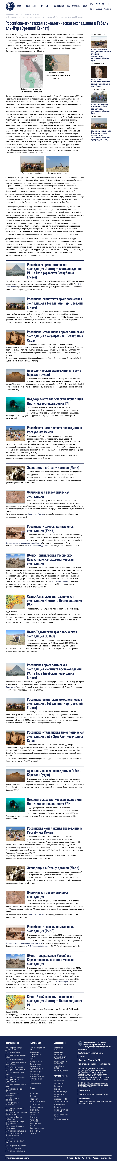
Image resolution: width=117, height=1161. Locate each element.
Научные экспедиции (30, 14)
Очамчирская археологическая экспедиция (48, 494)
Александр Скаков (36, 514)
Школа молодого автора (61, 1070)
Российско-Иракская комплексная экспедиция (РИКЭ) (50, 528)
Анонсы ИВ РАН (59, 1080)
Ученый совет (34, 1099)
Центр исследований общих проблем (14, 1089)
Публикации (46, 6)
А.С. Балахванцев (60, 581)
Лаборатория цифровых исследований (12, 1103)
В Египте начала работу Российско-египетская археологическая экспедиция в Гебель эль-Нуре (100, 108)
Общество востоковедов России (61, 1115)
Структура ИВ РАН (35, 1104)
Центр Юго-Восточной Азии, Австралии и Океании (14, 1134)
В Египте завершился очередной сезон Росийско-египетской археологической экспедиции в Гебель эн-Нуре (101, 55)
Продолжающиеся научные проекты (35, 1065)
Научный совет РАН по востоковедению (61, 1110)
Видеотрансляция (59, 1104)
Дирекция (33, 1096)
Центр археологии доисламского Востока (15, 1056)
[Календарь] (103, 4)
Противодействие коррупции (35, 1124)
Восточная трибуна (35, 1071)
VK (85, 1060)
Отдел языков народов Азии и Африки (14, 1073)
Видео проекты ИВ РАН (37, 1069)
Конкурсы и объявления (61, 1101)
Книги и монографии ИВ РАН (37, 1048)
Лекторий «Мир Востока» (59, 1067)
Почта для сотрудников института (17, 1157)
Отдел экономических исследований (12, 1094)
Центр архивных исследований (15, 1069)
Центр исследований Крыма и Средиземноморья (14, 1122)
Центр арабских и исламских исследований (14, 1109)
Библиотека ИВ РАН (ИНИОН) (36, 1079)
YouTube (98, 1060)
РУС (91, 3)
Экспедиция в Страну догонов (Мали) (53, 467)
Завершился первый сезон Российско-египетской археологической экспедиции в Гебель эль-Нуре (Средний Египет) (101, 135)
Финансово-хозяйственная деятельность (34, 1119)
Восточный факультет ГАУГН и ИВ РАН (60, 1062)
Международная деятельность (59, 1095)
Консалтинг (107, 8)
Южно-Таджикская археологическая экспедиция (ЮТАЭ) (52, 634)
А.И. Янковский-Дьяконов (38, 546)
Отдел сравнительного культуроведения (12, 1080)
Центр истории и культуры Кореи (15, 1145)
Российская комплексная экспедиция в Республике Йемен (54, 429)
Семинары (57, 1089)
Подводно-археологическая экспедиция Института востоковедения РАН (55, 401)
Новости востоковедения (61, 1119)
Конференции (58, 1086)
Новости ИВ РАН (59, 1083)
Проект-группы (34, 1110)
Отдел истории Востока (12, 1052)
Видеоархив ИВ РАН (36, 1061)
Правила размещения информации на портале (93, 1094)
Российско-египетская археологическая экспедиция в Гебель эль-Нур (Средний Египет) (55, 303)
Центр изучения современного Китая (14, 1142)
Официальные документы (34, 1113)
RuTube (80, 1060)
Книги (92, 8)
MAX (110, 1157)
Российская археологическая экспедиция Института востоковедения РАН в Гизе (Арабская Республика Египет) (54, 271)
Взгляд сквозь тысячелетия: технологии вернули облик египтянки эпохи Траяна (100, 82)
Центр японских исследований (15, 1151)
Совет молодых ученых (37, 1128)
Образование (59, 6)
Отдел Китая (9, 1138)
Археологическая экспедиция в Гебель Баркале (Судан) (54, 372)
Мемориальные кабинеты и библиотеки (37, 1075)
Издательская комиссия (37, 1101)
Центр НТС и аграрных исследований (12, 1099)
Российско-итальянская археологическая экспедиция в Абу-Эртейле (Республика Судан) (55, 336)
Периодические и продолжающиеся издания (35, 1054)
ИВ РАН (19, 6)
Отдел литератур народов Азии (15, 1077)
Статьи (32, 1059)
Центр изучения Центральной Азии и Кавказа (14, 1127)
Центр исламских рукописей (14, 1067)
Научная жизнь (73, 6)
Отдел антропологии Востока (14, 1059)
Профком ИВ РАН (35, 1131)
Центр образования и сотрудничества (60, 1058)
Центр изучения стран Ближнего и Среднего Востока (16, 1113)
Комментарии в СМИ (60, 1099)
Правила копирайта (85, 1090)
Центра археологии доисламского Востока (24, 543)
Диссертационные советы (59, 1048)
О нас (85, 6)
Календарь (57, 1107)
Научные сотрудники (36, 1107)
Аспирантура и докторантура (58, 1053)
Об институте (34, 1093)
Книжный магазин (35, 1083)
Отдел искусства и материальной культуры (15, 1085)
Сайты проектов (105, 1063)
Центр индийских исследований (15, 1131)
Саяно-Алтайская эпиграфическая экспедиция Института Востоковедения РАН (54, 600)
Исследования (31, 6)
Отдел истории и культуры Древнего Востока (13, 1048)
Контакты (33, 1133)
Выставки (99, 8)
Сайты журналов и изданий (87, 1063)
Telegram (103, 1157)
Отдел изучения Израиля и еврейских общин (13, 1118)
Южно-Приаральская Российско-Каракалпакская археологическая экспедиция (50, 559)
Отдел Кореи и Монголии (13, 1148)
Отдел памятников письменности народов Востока (15, 1063)
